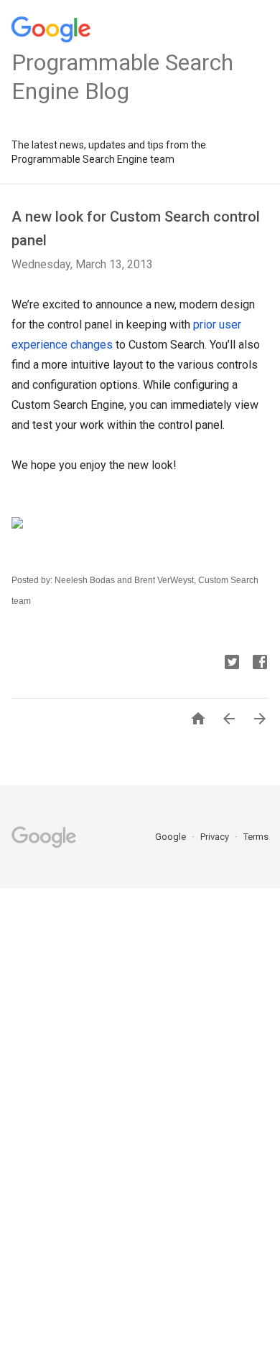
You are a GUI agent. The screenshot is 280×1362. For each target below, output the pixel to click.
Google (171, 836)
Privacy (215, 836)
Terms (256, 836)
